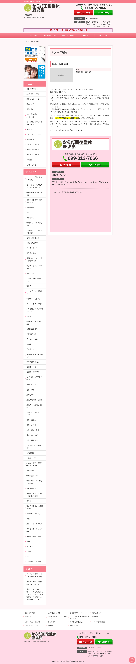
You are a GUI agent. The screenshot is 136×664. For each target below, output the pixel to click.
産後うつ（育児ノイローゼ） (34, 414)
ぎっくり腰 (30, 273)
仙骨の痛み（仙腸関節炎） (34, 194)
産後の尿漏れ (31, 420)
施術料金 (86, 35)
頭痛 (28, 213)
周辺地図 (29, 160)
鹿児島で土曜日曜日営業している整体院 (34, 583)
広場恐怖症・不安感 (33, 561)
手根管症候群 (31, 334)
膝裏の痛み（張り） (33, 435)
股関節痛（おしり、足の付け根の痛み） (34, 259)
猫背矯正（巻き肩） (33, 299)
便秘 (28, 519)
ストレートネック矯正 (34, 304)
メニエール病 (31, 458)
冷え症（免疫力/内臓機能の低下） (34, 507)
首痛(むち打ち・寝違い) (33, 280)
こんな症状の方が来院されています (34, 123)
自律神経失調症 (32, 243)
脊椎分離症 (30, 390)
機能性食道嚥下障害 (33, 536)
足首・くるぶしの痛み (34, 524)
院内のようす (31, 104)
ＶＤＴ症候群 (31, 488)
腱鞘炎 (28, 344)
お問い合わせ (103, 35)
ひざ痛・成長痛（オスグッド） (34, 267)
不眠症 (28, 541)
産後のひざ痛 (31, 425)
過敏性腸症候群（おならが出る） (34, 482)
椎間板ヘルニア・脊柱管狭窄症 (34, 232)
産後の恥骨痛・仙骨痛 (34, 400)
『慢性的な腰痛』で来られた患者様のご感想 (34, 575)
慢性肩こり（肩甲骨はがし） (34, 224)
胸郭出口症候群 (32, 329)
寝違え (28, 316)
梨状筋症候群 (31, 385)
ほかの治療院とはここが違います (34, 115)
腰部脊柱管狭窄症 (32, 372)
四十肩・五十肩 (32, 248)
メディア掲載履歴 (32, 150)
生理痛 (28, 551)
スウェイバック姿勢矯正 (34, 292)
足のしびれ (30, 395)
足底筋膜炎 (30, 453)
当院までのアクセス (33, 154)
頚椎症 (28, 286)
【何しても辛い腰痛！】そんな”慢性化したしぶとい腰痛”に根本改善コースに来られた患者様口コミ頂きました (34, 595)
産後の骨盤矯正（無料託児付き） (34, 201)
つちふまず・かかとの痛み (34, 530)
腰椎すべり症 (31, 367)
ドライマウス (31, 546)
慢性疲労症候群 (32, 476)
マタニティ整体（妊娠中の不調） (34, 178)
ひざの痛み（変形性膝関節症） (34, 378)
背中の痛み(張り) (32, 362)
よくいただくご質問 (33, 134)
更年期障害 (30, 470)
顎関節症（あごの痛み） (33, 323)
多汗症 (28, 501)
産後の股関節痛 (32, 440)
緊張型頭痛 (30, 218)
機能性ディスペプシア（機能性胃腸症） (34, 495)
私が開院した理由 (50, 35)
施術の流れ (30, 109)
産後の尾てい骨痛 (32, 430)
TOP (27, 41)
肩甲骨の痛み (31, 253)
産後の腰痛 (30, 207)
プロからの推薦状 (32, 144)
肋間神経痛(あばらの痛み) (34, 356)
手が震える (30, 349)
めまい (28, 557)
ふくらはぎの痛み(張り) (33, 447)
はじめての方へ (32, 35)
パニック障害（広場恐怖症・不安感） (34, 464)
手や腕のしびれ (32, 339)
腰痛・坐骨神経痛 (32, 238)
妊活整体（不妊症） (33, 513)
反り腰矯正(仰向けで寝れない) (34, 310)
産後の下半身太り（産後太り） (34, 406)
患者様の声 (30, 139)
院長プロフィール (68, 35)
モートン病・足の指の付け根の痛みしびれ (34, 186)
